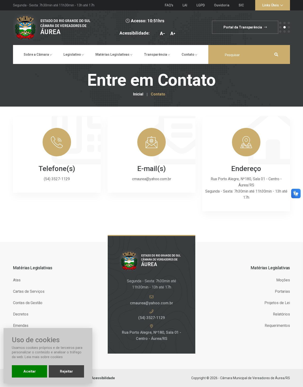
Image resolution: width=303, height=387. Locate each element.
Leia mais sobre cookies (44, 357)
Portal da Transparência (243, 27)
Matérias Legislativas (112, 54)
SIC (241, 5)
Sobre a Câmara (37, 54)
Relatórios (281, 314)
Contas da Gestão (27, 303)
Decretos (20, 314)
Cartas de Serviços (29, 291)
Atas (17, 280)
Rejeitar (66, 371)
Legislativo (72, 54)
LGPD (200, 5)
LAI (185, 5)
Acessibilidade (103, 378)
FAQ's (169, 5)
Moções (283, 280)
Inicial (138, 94)
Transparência (156, 54)
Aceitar (29, 371)
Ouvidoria (221, 5)
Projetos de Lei (277, 303)
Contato (188, 54)
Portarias (282, 291)
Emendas (20, 325)
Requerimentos (277, 325)
